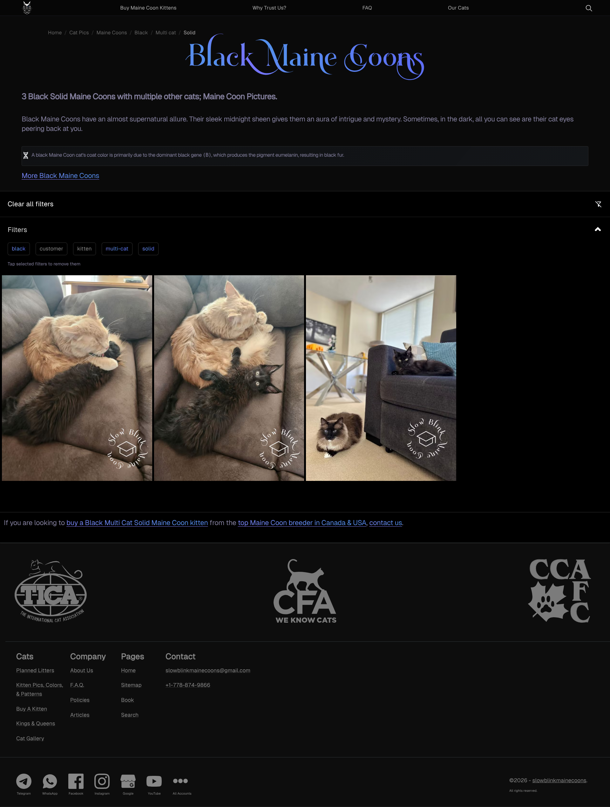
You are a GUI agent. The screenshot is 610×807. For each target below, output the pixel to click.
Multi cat (166, 33)
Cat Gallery (30, 738)
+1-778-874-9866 (188, 685)
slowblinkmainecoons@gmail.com (200, 670)
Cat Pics (79, 33)
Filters (17, 230)
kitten (84, 248)
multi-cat (117, 248)
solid (148, 248)
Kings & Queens (35, 724)
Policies (80, 700)
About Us (81, 670)
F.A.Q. (77, 685)
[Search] (589, 8)
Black (141, 33)
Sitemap (131, 685)
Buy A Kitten (31, 709)
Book (127, 700)
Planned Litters (35, 670)
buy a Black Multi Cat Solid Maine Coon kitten (137, 523)
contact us (385, 523)
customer (51, 248)
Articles (80, 715)
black (19, 248)
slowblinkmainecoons (559, 780)
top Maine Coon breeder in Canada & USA (302, 523)
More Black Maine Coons (60, 176)
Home (55, 33)
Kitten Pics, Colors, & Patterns (39, 689)
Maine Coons (111, 33)
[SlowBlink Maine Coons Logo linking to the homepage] (42, 8)
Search (130, 715)
